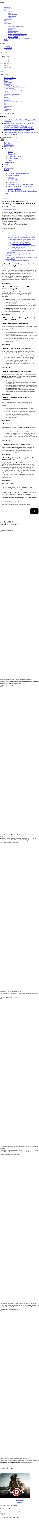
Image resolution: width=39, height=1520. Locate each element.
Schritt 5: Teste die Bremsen (18, 247)
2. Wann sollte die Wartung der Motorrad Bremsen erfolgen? (21, 237)
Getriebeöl (10, 13)
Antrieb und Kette (12, 28)
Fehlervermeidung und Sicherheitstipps (17, 35)
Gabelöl (10, 17)
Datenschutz (19, 1500)
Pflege (5, 20)
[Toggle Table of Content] (3, 232)
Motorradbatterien (8, 8)
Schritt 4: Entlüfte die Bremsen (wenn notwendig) (23, 245)
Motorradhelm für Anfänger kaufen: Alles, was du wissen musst (15, 1458)
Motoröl (10, 11)
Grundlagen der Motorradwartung (16, 26)
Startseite (6, 5)
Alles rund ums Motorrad (10, 78)
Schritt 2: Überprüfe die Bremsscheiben (21, 242)
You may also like (11, 252)
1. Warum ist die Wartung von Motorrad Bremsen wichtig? (20, 236)
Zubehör (6, 40)
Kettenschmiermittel (12, 14)
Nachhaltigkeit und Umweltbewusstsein (17, 34)
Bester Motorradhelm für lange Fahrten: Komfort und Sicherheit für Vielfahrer (18, 1303)
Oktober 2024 (7, 49)
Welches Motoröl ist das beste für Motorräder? (18, 127)
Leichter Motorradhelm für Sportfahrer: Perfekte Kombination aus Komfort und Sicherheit (19, 129)
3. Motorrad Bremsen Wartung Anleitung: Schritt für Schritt (21, 239)
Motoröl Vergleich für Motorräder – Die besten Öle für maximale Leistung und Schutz (21, 124)
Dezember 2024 (8, 46)
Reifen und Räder (12, 32)
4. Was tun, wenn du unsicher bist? (15, 249)
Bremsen (10, 29)
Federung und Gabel (13, 37)
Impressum (19, 1502)
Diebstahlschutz (8, 19)
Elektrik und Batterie (13, 31)
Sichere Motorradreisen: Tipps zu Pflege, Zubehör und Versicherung (16, 679)
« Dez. (1, 71)
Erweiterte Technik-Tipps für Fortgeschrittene (19, 38)
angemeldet (9, 504)
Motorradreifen (7, 7)
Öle (5, 10)
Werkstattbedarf (7, 23)
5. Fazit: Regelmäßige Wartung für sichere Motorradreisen (20, 250)
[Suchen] (34, 511)
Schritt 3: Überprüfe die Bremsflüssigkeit (21, 244)
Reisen (5, 22)
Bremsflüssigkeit (12, 16)
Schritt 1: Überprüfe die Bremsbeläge (20, 240)
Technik (6, 25)
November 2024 (8, 48)
